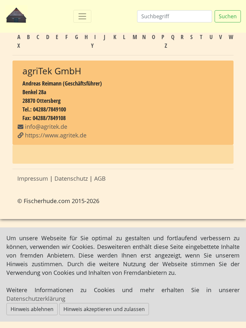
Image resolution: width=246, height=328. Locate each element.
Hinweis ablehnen (32, 309)
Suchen (228, 16)
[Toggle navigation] (82, 16)
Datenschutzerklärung (35, 298)
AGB (100, 178)
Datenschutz (71, 178)
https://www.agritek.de (54, 135)
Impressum (32, 178)
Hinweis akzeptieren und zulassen (104, 309)
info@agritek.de (46, 126)
